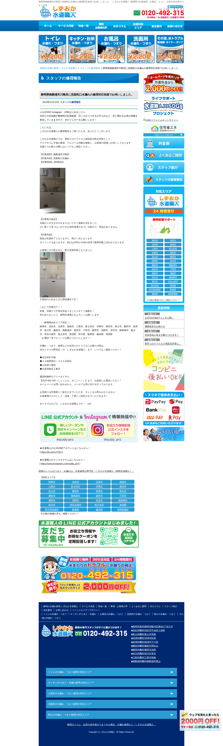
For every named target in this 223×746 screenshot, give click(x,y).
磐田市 (75, 491)
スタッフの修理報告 (90, 68)
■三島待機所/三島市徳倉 (143, 657)
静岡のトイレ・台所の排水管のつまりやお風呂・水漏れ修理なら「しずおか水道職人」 (111, 724)
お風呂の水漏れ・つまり (111, 614)
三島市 (52, 486)
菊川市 (52, 505)
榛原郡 (99, 509)
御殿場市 (75, 495)
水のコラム (120, 25)
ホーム (48, 25)
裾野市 (52, 500)
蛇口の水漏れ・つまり (164, 614)
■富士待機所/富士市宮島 (143, 634)
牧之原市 (99, 505)
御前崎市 (122, 500)
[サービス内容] (60, 25)
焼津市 (99, 491)
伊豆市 (99, 500)
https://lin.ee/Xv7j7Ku (51, 452)
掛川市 (123, 491)
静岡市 (52, 482)
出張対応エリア (139, 25)
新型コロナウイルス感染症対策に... (163, 343)
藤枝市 (52, 495)
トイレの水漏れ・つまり (55, 614)
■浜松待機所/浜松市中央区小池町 (148, 630)
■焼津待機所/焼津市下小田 (144, 642)
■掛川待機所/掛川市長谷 (143, 653)
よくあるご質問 (138, 606)
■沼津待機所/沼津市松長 (143, 638)
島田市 (123, 486)
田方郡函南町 (52, 509)
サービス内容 (66, 25)
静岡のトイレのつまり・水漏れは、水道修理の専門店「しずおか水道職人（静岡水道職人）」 (86, 471)
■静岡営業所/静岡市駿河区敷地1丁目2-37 (152, 626)
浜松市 (75, 482)
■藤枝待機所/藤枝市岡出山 (144, 645)
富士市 (52, 491)
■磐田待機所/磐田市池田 (143, 649)
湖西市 (75, 500)
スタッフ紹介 (170, 606)
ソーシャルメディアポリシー (86, 610)
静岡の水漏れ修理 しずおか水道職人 (58, 68)
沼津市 (99, 482)
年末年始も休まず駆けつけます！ (162, 335)
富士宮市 (75, 486)
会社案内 (157, 25)
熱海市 (123, 482)
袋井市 (99, 495)
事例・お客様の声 (102, 25)
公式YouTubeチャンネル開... (159, 317)
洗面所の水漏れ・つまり (138, 614)
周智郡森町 (123, 509)
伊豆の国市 (75, 505)
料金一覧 (84, 25)
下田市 (123, 495)
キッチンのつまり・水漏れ (83, 614)
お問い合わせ (175, 25)
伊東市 (99, 486)
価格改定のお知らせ (155, 326)
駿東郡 (75, 509)
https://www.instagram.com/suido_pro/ (60, 463)
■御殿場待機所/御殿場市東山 (145, 661)
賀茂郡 (123, 505)
